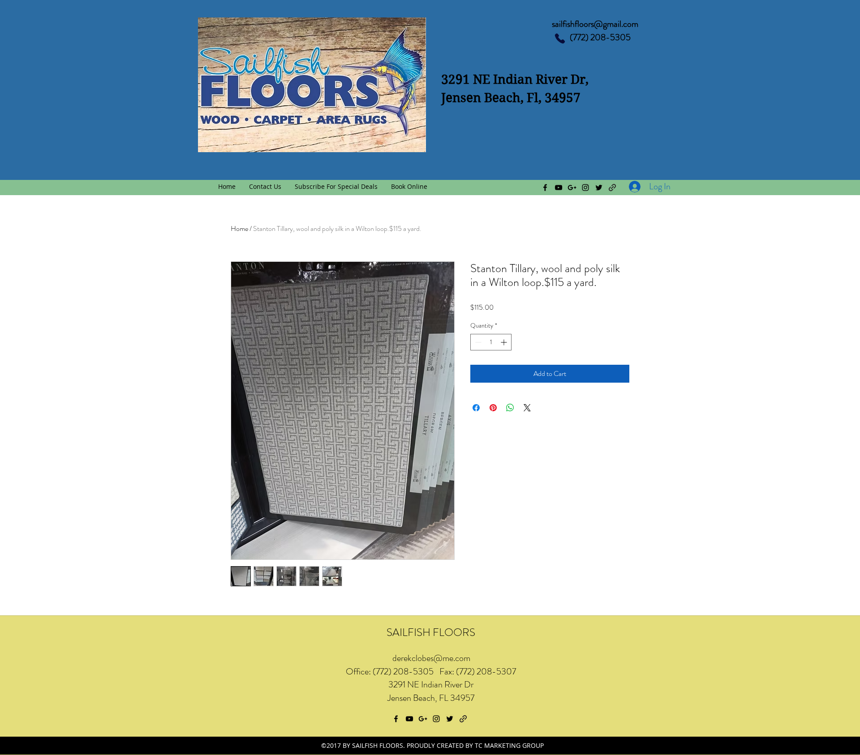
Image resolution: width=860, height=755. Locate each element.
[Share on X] (527, 407)
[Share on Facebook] (476, 407)
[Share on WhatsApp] (510, 407)
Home (239, 228)
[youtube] (558, 187)
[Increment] (504, 342)
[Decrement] (477, 342)
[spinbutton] (491, 342)
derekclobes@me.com (431, 658)
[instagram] (585, 187)
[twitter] (598, 187)
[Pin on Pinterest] (493, 407)
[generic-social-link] (612, 187)
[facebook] (545, 187)
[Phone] (560, 38)
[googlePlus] (572, 187)
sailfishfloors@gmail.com (595, 23)
